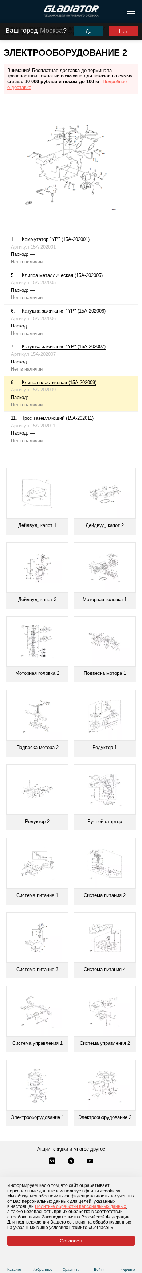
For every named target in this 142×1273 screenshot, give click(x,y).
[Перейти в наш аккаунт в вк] (53, 1161)
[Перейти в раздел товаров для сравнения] (71, 1260)
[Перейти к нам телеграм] (72, 1161)
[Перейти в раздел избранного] (43, 1260)
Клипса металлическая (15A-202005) (62, 275)
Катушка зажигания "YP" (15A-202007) (64, 346)
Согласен (71, 1241)
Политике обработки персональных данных (80, 1206)
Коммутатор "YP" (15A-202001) (56, 239)
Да (89, 31)
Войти (99, 1270)
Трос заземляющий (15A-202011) (58, 418)
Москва (51, 30)
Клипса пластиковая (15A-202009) (59, 382)
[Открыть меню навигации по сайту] (131, 11)
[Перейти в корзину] (128, 1261)
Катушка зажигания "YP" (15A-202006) (64, 311)
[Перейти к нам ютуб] (90, 1161)
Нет (123, 31)
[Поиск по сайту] (8, 11)
